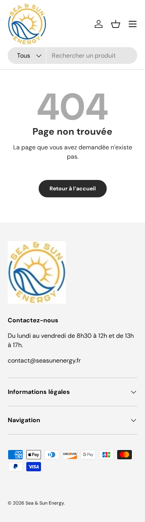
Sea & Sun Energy (45, 503)
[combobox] (72, 55)
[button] (115, 24)
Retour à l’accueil (72, 188)
